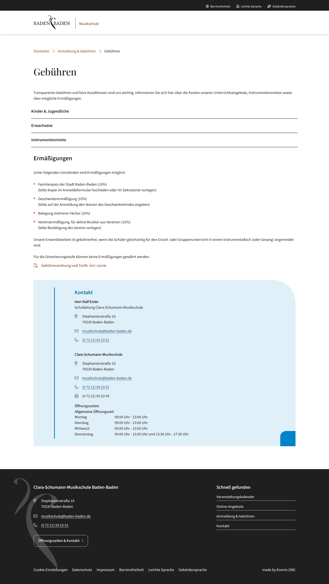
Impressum (106, 570)
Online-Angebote (230, 506)
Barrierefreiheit (220, 6)
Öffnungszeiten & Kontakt (59, 540)
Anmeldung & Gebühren (77, 51)
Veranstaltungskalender (235, 497)
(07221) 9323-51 (55, 525)
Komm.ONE (286, 570)
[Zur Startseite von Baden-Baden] (52, 22)
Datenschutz (82, 570)
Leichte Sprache (251, 6)
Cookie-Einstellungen (51, 570)
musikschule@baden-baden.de (107, 331)
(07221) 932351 (95, 340)
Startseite (41, 51)
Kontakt (222, 526)
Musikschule (89, 23)
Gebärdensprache (283, 6)
